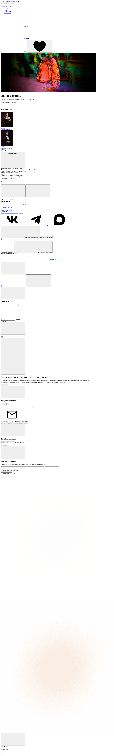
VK (7, 404)
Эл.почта (17, 319)
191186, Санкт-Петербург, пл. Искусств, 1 (12, 213)
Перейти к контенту (6, 1)
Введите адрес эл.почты (21, 421)
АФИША (6, 8)
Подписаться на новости (46, 237)
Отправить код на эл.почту (21, 423)
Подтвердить (4, 746)
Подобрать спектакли (6, 207)
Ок (1, 754)
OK (2, 336)
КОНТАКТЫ (7, 13)
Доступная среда (15, 1)
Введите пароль (19, 442)
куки (35, 751)
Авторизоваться (5, 445)
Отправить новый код (6, 471)
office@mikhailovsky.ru (6, 210)
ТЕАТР (6, 10)
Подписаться (4, 321)
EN (1, 286)
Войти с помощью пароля (7, 423)
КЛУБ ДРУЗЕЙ (8, 11)
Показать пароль (6, 444)
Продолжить (4, 385)
